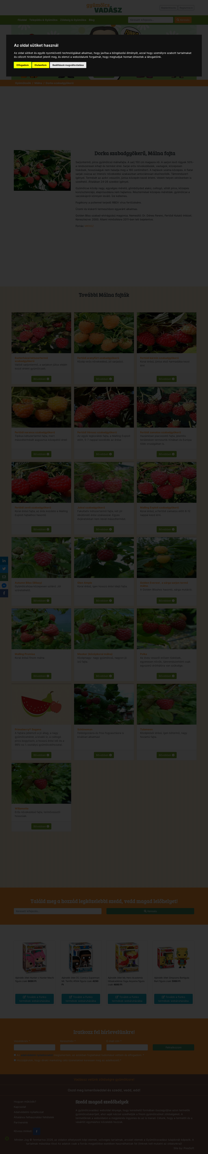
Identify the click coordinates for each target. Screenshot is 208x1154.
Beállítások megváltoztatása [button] (68, 65)
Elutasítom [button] (41, 65)
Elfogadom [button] (23, 65)
